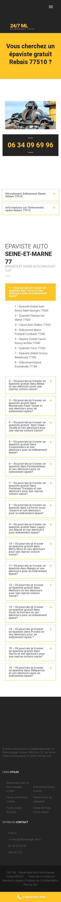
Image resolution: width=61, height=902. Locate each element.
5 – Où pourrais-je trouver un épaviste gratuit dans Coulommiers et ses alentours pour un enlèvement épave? (28, 447)
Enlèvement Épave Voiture (44, 789)
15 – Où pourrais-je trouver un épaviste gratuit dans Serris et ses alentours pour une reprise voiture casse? (27, 652)
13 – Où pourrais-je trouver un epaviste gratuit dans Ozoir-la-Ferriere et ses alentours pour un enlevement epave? (28, 612)
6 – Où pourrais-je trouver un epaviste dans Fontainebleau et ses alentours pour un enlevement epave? (27, 467)
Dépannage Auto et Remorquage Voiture (17, 787)
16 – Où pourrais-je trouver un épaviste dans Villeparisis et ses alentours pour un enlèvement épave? (27, 671)
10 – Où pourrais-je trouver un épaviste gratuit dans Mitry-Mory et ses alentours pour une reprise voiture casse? (27, 549)
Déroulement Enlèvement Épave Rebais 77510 (25, 195)
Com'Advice (47, 876)
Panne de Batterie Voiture (16, 799)
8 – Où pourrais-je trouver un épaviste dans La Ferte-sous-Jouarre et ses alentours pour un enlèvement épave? (27, 509)
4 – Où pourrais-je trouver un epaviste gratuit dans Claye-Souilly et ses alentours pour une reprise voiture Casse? (27, 426)
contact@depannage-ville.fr (24, 839)
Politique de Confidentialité (41, 880)
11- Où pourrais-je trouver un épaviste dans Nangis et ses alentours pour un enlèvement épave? (28, 569)
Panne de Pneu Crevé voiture (42, 810)
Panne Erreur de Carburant (42, 799)
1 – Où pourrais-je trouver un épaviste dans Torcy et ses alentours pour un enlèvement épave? (28, 292)
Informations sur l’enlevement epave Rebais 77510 (24, 209)
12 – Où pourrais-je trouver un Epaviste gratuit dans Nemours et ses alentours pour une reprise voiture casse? (26, 590)
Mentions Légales (13, 880)
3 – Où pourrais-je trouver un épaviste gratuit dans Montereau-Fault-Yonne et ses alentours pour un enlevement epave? (27, 406)
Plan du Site (30, 884)
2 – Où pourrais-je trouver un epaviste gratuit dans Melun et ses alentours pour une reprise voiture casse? (27, 385)
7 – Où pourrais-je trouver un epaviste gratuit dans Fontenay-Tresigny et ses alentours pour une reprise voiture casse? (27, 488)
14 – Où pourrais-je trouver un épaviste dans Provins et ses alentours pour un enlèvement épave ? (26, 633)
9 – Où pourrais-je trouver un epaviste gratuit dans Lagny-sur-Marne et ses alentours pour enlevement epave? (27, 528)
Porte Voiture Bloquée (14, 810)
